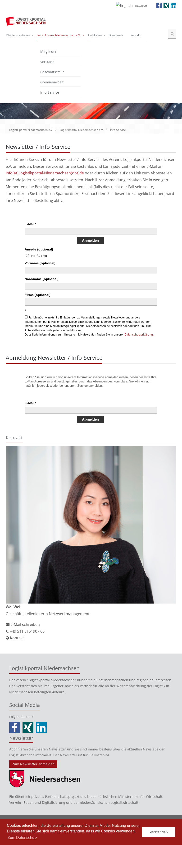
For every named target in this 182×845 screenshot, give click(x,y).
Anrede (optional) (39, 249)
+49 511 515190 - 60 (27, 631)
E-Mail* (30, 224)
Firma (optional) (37, 295)
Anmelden (90, 240)
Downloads (116, 35)
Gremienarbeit (52, 82)
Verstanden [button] (159, 832)
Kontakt (136, 35)
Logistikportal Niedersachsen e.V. (59, 35)
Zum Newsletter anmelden (33, 764)
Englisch (141, 5)
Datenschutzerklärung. (139, 334)
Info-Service (49, 92)
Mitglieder (48, 51)
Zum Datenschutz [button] (22, 838)
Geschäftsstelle (52, 72)
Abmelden (90, 419)
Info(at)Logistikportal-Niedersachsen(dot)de (45, 173)
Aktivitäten (95, 35)
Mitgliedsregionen (18, 35)
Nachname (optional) (42, 279)
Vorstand (47, 61)
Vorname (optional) (40, 263)
